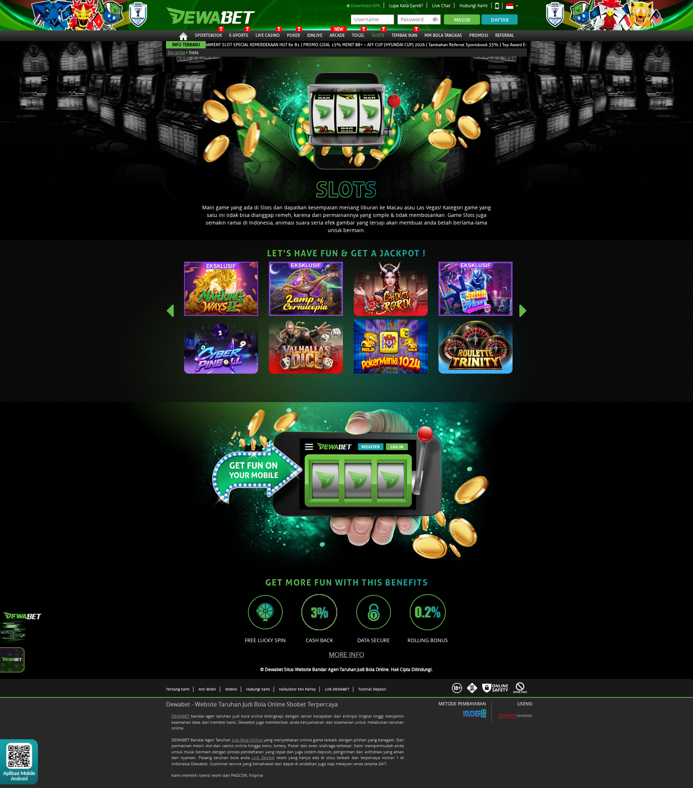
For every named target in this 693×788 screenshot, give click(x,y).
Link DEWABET (337, 689)
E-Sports (238, 35)
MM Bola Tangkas (443, 35)
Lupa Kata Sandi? (406, 5)
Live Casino (268, 35)
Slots (378, 35)
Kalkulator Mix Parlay (297, 689)
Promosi (478, 35)
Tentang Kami (177, 689)
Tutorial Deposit (372, 689)
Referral (504, 35)
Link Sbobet (263, 757)
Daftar (500, 20)
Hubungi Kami (473, 5)
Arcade (337, 34)
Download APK (365, 5)
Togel (358, 35)
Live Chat (441, 5)
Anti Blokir (207, 689)
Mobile (231, 689)
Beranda (176, 52)
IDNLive (314, 35)
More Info (346, 654)
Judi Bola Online (247, 740)
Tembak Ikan (404, 35)
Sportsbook (208, 35)
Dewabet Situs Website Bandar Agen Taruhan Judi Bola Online (203, 15)
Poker (293, 35)
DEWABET (180, 716)
